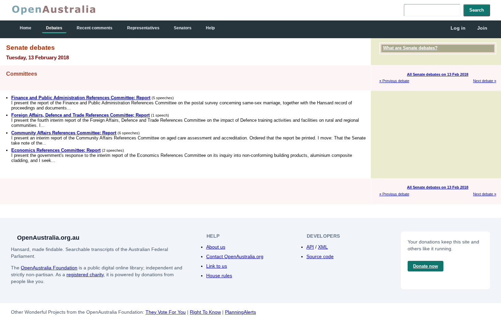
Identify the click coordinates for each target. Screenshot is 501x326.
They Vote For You (166, 312)
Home (25, 28)
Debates (54, 28)
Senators (183, 28)
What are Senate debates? (410, 47)
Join (482, 28)
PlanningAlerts (240, 312)
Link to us (216, 266)
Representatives (143, 28)
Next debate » (484, 81)
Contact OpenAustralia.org (234, 256)
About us (215, 247)
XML (323, 247)
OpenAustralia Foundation (49, 267)
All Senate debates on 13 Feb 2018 (437, 74)
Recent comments (94, 28)
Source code (320, 256)
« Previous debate (394, 81)
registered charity (85, 274)
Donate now (425, 266)
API (310, 247)
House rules (219, 275)
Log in (458, 28)
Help (210, 28)
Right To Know (205, 312)
